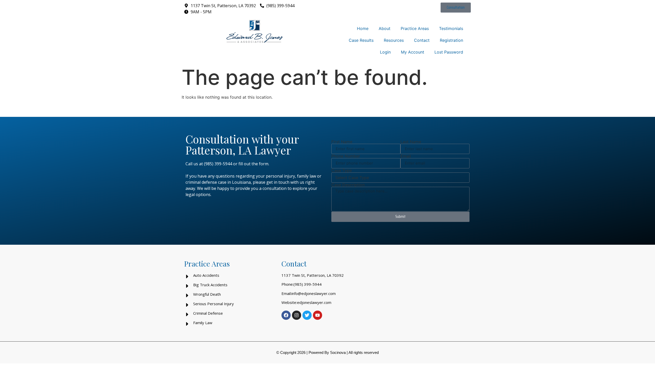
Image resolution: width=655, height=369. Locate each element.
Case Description (348, 185)
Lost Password (448, 52)
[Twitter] (307, 315)
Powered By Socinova (327, 352)
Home (362, 28)
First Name (341, 142)
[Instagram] (296, 315)
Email (405, 156)
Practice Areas (415, 28)
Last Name (410, 142)
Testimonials (451, 28)
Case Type (341, 170)
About (384, 28)
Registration (451, 40)
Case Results (361, 40)
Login (385, 52)
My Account (412, 52)
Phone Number (345, 156)
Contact (422, 40)
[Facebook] (286, 315)
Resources (394, 40)
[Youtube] (317, 315)
